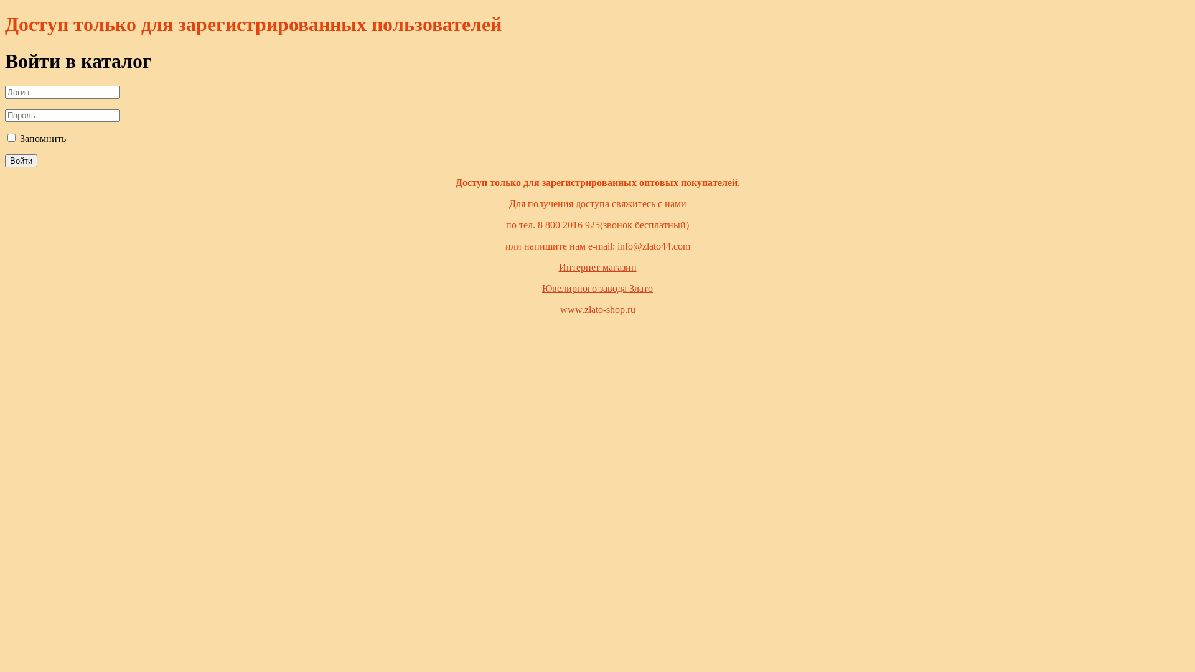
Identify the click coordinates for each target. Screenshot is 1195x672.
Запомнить (41, 138)
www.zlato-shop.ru (597, 309)
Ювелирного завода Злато (597, 288)
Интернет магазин (598, 267)
